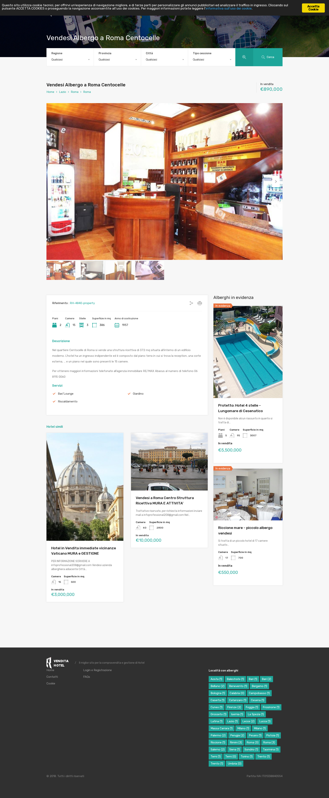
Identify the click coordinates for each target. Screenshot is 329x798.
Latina (217, 721)
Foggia (252, 707)
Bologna (218, 693)
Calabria (237, 693)
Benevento (238, 686)
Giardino (138, 393)
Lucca (265, 721)
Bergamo (259, 686)
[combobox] (70, 59)
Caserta (217, 700)
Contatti (52, 676)
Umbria (234, 763)
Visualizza (85, 519)
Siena (234, 749)
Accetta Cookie (313, 8)
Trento (263, 756)
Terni (216, 756)
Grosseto (218, 714)
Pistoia (272, 735)
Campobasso (259, 693)
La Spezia (256, 714)
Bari (253, 679)
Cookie (50, 683)
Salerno (218, 749)
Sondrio (251, 749)
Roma (74, 92)
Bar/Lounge (65, 393)
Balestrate (235, 679)
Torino (247, 756)
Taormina (271, 749)
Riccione (218, 742)
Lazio (62, 92)
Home (50, 92)
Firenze (234, 707)
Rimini (236, 742)
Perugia (237, 735)
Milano (243, 728)
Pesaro (255, 735)
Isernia (237, 714)
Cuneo (217, 707)
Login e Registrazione (97, 670)
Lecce (248, 721)
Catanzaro (237, 700)
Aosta (216, 679)
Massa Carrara (222, 728)
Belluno (217, 686)
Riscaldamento (67, 401)
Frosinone (271, 707)
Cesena (257, 700)
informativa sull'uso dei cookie (229, 8)
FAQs (86, 676)
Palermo (218, 735)
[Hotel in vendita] (59, 663)
